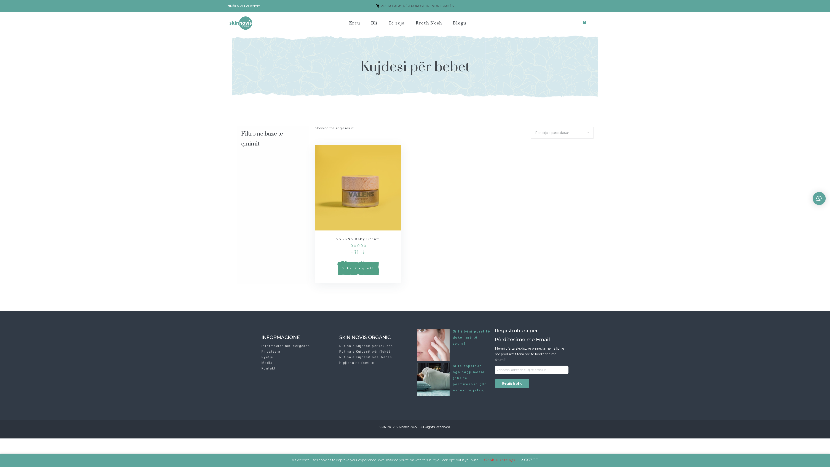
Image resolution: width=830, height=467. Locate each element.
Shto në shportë (358, 268)
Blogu (460, 23)
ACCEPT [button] (530, 460)
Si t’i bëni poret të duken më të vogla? (471, 337)
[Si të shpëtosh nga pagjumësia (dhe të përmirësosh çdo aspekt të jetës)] (433, 379)
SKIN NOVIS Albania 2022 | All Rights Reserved (414, 427)
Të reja (397, 23)
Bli (374, 23)
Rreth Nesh (429, 23)
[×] (819, 198)
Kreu (355, 23)
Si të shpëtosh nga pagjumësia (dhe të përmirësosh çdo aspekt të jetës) (470, 378)
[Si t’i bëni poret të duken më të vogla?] (433, 344)
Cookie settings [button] (500, 460)
